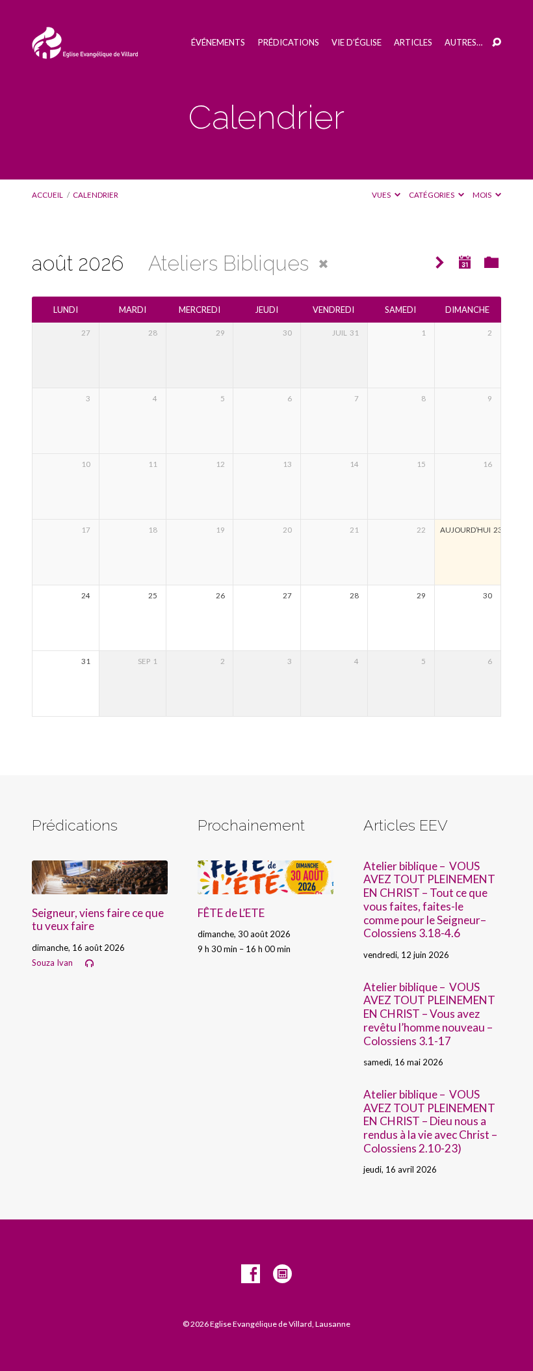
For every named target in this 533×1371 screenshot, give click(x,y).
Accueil (47, 195)
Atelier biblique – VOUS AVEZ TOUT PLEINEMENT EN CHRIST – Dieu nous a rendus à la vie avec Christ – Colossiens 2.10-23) (430, 1121)
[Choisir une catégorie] (491, 262)
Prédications (288, 42)
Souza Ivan (52, 962)
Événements (218, 42)
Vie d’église (357, 42)
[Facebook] (250, 1274)
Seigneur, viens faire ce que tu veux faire (98, 919)
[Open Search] (496, 42)
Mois (483, 195)
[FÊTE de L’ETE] (265, 885)
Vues (382, 195)
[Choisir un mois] (464, 262)
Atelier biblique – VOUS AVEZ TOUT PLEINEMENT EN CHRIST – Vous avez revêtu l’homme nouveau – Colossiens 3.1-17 (429, 1014)
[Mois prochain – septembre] (440, 263)
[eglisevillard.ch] (282, 1274)
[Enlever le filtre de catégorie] (323, 264)
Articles (413, 42)
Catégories (432, 195)
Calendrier (95, 195)
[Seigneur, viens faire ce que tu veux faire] (100, 885)
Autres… (463, 42)
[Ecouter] (89, 963)
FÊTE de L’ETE (231, 913)
